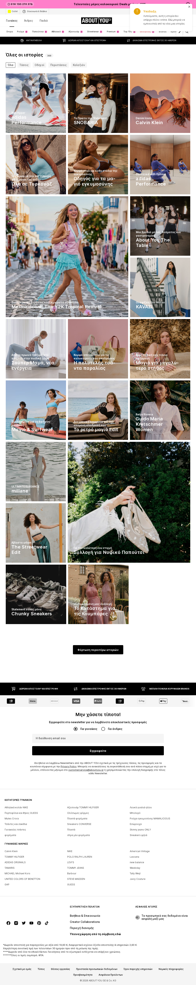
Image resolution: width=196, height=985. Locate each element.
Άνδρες (28, 20)
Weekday (135, 867)
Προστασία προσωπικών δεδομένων (97, 969)
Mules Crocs (12, 818)
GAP (7, 884)
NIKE (69, 851)
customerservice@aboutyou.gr (86, 769)
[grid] (98, 349)
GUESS (71, 884)
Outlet (15, 11)
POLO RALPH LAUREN (79, 856)
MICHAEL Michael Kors (17, 873)
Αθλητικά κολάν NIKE (16, 807)
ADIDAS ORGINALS (15, 862)
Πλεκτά (71, 829)
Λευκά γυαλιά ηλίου (141, 807)
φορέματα (10, 835)
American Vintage (140, 851)
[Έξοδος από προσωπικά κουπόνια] (145, 20)
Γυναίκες (12, 20)
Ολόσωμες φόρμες (78, 813)
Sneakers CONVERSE (79, 824)
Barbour (71, 873)
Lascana (134, 856)
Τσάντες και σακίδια (16, 824)
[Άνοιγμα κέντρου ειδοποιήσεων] (166, 20)
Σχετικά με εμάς (22, 969)
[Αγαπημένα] (177, 20)
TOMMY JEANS (75, 867)
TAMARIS (10, 867)
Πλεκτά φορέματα (77, 818)
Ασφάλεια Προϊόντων (111, 975)
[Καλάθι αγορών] (188, 20)
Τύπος (41, 969)
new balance (137, 862)
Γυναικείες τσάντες (15, 829)
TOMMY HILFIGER (14, 856)
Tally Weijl (135, 873)
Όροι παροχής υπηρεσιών (138, 969)
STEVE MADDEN (76, 879)
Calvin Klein (11, 851)
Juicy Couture (137, 879)
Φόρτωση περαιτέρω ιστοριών (98, 649)
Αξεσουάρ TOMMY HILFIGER (83, 807)
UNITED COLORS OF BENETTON (22, 879)
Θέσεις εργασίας (60, 969)
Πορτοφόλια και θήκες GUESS (21, 813)
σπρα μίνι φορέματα (78, 835)
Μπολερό (135, 813)
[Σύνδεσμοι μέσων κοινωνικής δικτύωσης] (8, 923)
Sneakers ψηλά (138, 835)
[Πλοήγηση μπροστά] (179, 32)
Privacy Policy (69, 766)
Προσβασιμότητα (82, 975)
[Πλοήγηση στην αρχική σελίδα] (25, 908)
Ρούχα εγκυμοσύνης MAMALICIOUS (150, 818)
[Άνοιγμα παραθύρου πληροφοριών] (188, 4)
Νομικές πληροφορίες (171, 969)
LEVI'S (70, 862)
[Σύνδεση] (156, 20)
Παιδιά (44, 20)
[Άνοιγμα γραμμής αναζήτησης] (186, 32)
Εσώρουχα (136, 824)
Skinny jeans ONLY (140, 829)
